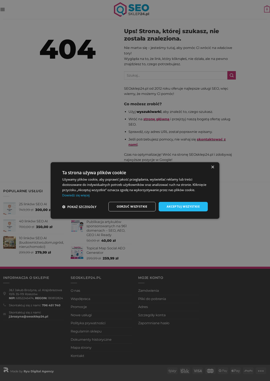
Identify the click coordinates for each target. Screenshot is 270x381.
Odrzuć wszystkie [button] (132, 206)
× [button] (212, 167)
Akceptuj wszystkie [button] (183, 206)
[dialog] (135, 190)
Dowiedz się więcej (76, 195)
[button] (79, 207)
